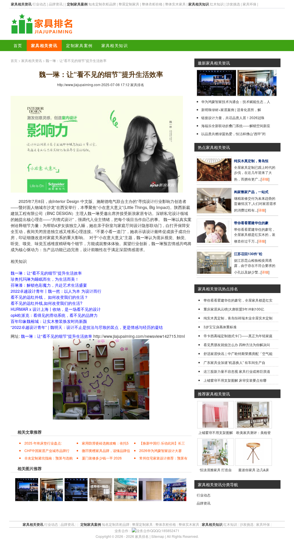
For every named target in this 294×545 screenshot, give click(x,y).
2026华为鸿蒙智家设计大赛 (160, 450)
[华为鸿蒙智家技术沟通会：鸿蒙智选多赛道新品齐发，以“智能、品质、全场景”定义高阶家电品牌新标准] (257, 94)
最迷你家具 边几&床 (253, 469)
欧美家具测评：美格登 (253, 432)
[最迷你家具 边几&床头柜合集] (253, 463)
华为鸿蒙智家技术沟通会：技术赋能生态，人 (235, 101)
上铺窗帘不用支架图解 (215, 432)
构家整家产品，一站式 (251, 191)
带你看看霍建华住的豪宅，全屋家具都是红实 (238, 300)
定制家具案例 (79, 45)
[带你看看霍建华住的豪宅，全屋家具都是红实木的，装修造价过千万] (214, 243)
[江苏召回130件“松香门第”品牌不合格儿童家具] (214, 274)
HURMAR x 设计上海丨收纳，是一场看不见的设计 (56, 309)
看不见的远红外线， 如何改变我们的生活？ (49, 297)
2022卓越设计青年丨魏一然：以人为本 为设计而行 (56, 291)
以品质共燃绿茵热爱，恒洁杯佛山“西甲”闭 (233, 133)
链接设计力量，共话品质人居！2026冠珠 (232, 117)
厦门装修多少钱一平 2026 (102, 457)
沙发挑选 (233, 3)
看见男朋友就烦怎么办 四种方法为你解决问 (237, 344)
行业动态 (39, 3)
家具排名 (137, 84)
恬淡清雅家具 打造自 (216, 469)
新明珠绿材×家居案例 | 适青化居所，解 (231, 109)
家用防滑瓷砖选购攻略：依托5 (105, 443)
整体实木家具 (175, 3)
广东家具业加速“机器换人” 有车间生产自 (234, 362)
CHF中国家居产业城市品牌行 (46, 450)
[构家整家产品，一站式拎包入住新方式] (214, 212)
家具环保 (249, 3)
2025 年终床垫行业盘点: (43, 443)
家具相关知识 (114, 45)
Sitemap (157, 536)
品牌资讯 (56, 3)
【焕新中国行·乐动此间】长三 (162, 443)
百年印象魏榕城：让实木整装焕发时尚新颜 (49, 321)
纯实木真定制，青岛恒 (251, 160)
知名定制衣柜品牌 (102, 3)
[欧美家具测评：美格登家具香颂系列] (253, 426)
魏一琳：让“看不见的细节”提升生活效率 (46, 273)
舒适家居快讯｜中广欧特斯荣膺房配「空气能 (238, 353)
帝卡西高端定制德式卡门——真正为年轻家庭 (238, 335)
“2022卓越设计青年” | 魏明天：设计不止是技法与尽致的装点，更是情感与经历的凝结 (87, 327)
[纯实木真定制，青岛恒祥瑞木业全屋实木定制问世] (214, 181)
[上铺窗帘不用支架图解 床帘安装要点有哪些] (215, 426)
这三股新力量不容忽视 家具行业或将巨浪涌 (237, 371)
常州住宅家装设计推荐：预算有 (163, 457)
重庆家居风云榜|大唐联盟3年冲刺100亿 (234, 309)
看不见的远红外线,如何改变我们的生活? (46, 303)
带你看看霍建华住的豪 (251, 222)
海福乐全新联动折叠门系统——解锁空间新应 (235, 125)
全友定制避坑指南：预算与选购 (48, 457)
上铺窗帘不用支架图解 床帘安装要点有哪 (235, 380)
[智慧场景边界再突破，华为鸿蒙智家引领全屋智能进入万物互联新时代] (216, 94)
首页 (17, 45)
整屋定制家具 (129, 3)
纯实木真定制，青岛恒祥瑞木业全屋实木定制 (238, 317)
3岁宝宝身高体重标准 (220, 326)
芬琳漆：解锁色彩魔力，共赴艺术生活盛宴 (49, 285)
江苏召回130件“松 (248, 253)
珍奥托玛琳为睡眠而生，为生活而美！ (45, 279)
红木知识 (217, 3)
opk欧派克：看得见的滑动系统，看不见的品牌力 (54, 315)
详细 (265, 179)
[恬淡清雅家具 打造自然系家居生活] (215, 463)
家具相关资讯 (44, 45)
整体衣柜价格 (152, 3)
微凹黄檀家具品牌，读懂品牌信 (106, 450)
